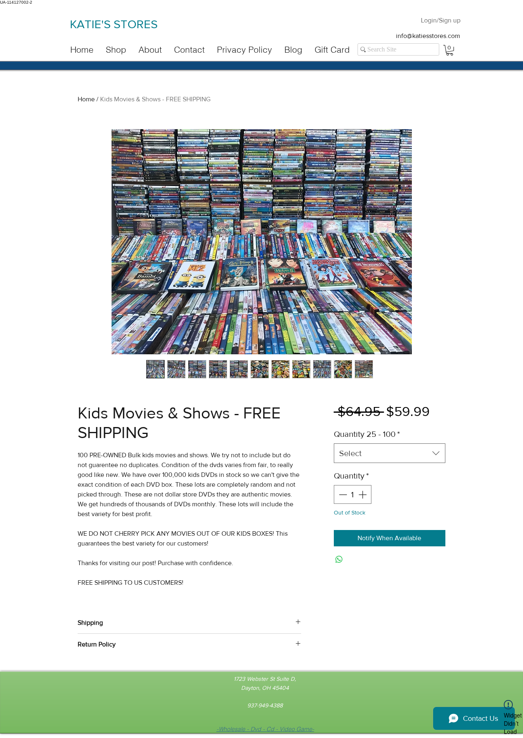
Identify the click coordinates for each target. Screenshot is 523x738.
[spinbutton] (352, 494)
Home (86, 99)
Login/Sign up (440, 20)
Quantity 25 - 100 (367, 433)
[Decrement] (342, 494)
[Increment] (363, 494)
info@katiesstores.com (428, 35)
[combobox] (389, 453)
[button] (449, 50)
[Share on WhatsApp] (339, 559)
